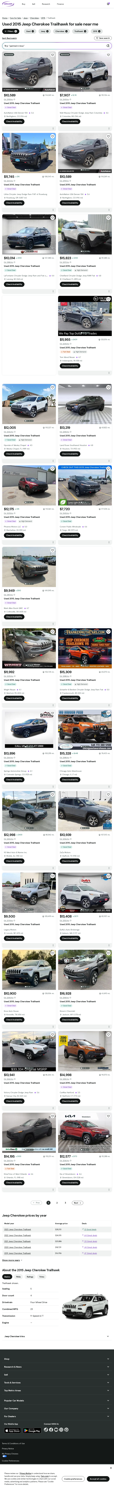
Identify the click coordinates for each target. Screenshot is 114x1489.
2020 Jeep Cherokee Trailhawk (17, 1247)
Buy (23, 4)
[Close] (111, 1468)
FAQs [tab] (18, 1277)
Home (5, 18)
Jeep (25, 18)
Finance (60, 4)
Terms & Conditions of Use (13, 1443)
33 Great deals (90, 1241)
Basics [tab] (7, 1277)
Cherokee (34, 18)
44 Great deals (90, 1247)
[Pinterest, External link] (66, 1430)
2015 (43, 18)
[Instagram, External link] (61, 1430)
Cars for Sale (15, 18)
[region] (57, 1476)
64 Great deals (90, 1235)
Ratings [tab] (30, 1277)
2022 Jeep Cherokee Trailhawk (17, 1235)
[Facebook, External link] (51, 1430)
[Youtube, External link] (56, 1430)
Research (46, 4)
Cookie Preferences (10, 1461)
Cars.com (45, 1476)
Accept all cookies (98, 1479)
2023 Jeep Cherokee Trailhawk (17, 1229)
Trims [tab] (41, 1277)
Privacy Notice (8, 1448)
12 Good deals (90, 1229)
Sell (33, 4)
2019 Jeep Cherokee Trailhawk (17, 1253)
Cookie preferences (73, 1479)
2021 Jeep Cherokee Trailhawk (17, 1241)
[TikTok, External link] (46, 1430)
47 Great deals (90, 1253)
